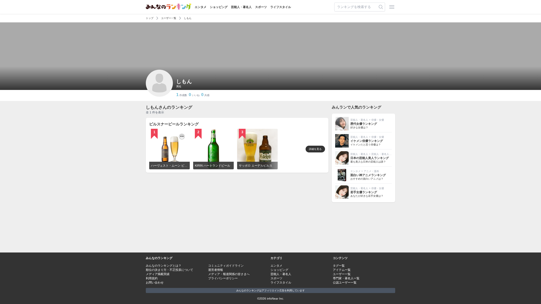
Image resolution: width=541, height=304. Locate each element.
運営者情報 (215, 269)
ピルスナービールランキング (174, 124)
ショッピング (219, 7)
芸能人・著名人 (241, 7)
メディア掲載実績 (157, 274)
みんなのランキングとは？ (163, 265)
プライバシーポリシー (223, 278)
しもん (187, 18)
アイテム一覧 (342, 269)
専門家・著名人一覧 (346, 278)
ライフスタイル (280, 7)
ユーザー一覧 (168, 18)
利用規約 (152, 278)
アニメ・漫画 (371, 171)
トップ (149, 18)
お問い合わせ (155, 282)
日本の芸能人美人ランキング (369, 158)
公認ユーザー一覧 (345, 282)
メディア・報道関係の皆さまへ (229, 274)
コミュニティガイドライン (226, 265)
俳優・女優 (377, 119)
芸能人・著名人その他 (384, 154)
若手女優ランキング (363, 192)
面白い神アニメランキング (368, 175)
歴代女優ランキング (363, 123)
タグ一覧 (339, 265)
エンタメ (200, 7)
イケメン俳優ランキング (366, 140)
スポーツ (261, 7)
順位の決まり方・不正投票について (169, 269)
